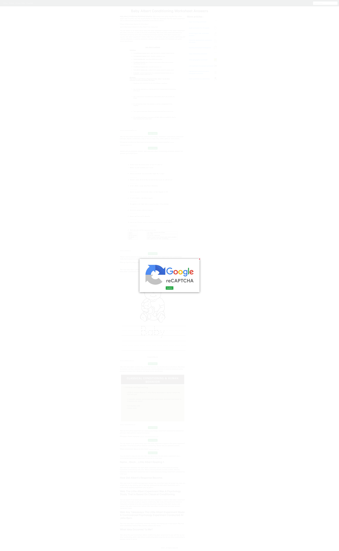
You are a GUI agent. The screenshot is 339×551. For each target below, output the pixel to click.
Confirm (169, 288)
